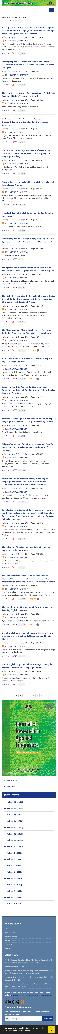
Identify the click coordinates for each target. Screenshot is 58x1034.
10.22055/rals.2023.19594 (16, 526)
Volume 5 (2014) (14, 878)
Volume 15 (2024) (15, 815)
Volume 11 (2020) (15, 840)
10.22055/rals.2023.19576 (16, 103)
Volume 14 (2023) (15, 821)
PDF (19, 53)
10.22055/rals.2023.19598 (16, 617)
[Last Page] (41, 695)
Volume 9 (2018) (14, 853)
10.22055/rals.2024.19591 (16, 428)
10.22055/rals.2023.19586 (16, 277)
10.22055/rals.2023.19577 (16, 132)
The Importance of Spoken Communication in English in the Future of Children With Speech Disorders (29, 95)
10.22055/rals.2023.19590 (16, 400)
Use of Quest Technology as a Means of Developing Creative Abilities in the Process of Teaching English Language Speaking (26, 153)
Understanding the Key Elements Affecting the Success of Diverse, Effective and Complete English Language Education (28, 121)
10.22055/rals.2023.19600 (16, 674)
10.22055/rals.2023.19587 (16, 309)
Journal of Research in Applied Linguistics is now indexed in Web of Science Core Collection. (29, 972)
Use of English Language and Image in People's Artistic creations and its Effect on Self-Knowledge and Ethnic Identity (27, 635)
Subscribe (48, 1018)
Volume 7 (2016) (14, 865)
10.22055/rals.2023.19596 (16, 557)
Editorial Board (11, 936)
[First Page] (16, 695)
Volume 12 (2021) (15, 834)
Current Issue (9, 786)
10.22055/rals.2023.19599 (16, 646)
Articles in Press (10, 780)
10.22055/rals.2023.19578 (16, 163)
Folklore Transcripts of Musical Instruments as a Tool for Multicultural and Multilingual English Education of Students (28, 447)
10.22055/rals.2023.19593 (16, 492)
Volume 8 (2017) (14, 859)
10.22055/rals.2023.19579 (16, 192)
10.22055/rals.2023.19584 (16, 252)
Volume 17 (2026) (15, 802)
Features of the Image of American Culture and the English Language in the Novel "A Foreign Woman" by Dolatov (29, 420)
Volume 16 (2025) (15, 808)
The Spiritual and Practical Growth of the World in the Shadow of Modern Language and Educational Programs (28, 269)
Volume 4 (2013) (14, 885)
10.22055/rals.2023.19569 (16, 40)
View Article (6, 53)
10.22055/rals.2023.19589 (16, 369)
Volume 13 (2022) (15, 827)
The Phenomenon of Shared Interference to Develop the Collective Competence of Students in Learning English (27, 332)
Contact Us (9, 944)
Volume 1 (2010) (14, 904)
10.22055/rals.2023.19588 (16, 340)
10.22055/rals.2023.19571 (16, 75)
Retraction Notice (12, 966)
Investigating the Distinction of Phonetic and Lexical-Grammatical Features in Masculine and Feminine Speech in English (28, 64)
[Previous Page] (20, 695)
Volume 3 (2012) (14, 891)
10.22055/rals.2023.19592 (16, 457)
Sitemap (8, 948)
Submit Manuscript (12, 940)
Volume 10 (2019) (15, 846)
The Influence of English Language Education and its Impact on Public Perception (26, 549)
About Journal (10, 932)
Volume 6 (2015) (14, 872)
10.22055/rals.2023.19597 (16, 589)
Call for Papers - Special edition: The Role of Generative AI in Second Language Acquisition (28, 961)
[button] (31, 1031)
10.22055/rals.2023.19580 (16, 223)
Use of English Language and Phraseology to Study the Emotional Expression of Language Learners (27, 666)
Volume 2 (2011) (14, 897)
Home (7, 928)
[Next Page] (37, 695)
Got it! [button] (51, 1029)
